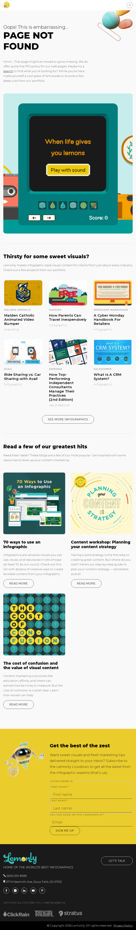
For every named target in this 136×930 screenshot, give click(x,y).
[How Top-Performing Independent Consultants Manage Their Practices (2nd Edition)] (68, 363)
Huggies (55, 309)
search (8, 71)
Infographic (58, 325)
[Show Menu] (130, 5)
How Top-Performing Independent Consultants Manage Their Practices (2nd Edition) (61, 387)
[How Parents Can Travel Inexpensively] (68, 304)
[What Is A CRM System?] (113, 363)
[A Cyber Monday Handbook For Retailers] (113, 304)
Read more (18, 583)
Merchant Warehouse (111, 309)
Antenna (55, 368)
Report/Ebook (59, 405)
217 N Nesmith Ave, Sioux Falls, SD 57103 (33, 881)
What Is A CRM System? (107, 376)
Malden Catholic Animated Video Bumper (19, 319)
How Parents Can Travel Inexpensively (67, 317)
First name (59, 786)
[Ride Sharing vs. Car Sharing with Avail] (23, 363)
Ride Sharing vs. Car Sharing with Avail (22, 376)
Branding (11, 329)
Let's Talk (117, 860)
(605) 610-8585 (16, 875)
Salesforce (103, 368)
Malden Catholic (17, 309)
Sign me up (65, 830)
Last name (59, 800)
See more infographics (68, 419)
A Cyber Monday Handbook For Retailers (109, 319)
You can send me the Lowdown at (77, 814)
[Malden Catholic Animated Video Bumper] (23, 304)
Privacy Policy (123, 925)
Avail (8, 368)
